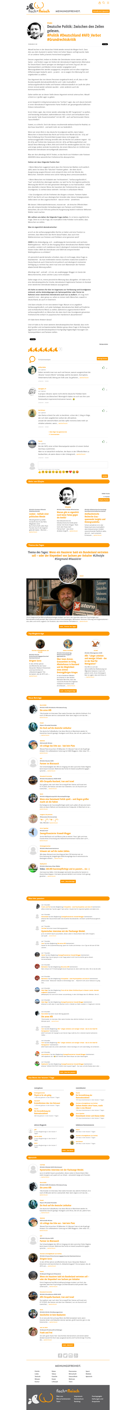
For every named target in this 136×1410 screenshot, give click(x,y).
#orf (46, 831)
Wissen (37, 1379)
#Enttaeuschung (61, 707)
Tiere (70, 1382)
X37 (41, 758)
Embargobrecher (45, 846)
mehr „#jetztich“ (68, 1345)
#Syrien (47, 761)
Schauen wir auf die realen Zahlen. (55, 851)
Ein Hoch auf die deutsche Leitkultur (55, 727)
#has (54, 866)
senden (105, 476)
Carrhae (43, 928)
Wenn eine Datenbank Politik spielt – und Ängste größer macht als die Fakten (64, 800)
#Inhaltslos (52, 707)
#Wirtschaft (44, 743)
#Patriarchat (75, 509)
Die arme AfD (45, 710)
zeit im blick (38, 1136)
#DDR (56, 779)
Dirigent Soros (35, 660)
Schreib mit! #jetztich (101, 11)
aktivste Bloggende (40, 1125)
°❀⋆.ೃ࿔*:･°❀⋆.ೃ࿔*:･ (49, 819)
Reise (54, 1371)
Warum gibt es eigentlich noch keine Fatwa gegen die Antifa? (68, 515)
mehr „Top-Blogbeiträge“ (68, 691)
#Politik (53, 35)
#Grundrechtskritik (61, 39)
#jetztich (32, 1157)
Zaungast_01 (42, 389)
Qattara (42, 741)
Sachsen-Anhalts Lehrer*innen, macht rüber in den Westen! (89, 1106)
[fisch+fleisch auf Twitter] (65, 1355)
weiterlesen (33, 532)
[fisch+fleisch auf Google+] (76, 1355)
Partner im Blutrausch (49, 763)
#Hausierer (75, 559)
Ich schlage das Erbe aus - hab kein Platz (57, 745)
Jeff (35, 1129)
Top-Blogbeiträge (36, 633)
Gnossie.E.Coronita (46, 776)
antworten (41, 381)
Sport (88, 1371)
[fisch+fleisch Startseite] (68, 7)
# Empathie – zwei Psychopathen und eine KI (77, 907)
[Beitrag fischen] (102, 358)
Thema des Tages (36, 545)
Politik (37, 1371)
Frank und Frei (46, 1332)
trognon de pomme (46, 814)
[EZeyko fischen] (104, 500)
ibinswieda (44, 916)
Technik (37, 1376)
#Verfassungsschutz (56, 1312)
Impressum (78, 1396)
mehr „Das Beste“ (68, 1150)
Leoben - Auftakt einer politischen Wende (39, 515)
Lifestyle (55, 1382)
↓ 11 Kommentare (53, 434)
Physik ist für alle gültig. (43, 1095)
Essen (54, 1379)
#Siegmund (62, 559)
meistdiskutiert (81, 1088)
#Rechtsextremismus (52, 848)
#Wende (43, 509)
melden (47, 381)
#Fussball (48, 725)
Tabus (54, 1374)
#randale (54, 725)
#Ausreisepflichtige (63, 796)
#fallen (58, 866)
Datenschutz (79, 1399)
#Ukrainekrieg (66, 653)
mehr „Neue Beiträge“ (68, 881)
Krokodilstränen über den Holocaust (47, 1103)
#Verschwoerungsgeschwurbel (39, 656)
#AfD (100, 653)
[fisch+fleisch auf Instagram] (71, 1355)
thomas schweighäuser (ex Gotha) (40, 651)
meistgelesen (38, 1088)
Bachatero (44, 967)
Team (58, 1401)
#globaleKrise (61, 656)
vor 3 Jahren (42, 370)
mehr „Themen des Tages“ (68, 626)
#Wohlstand (58, 1167)
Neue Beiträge (35, 698)
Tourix (40, 441)
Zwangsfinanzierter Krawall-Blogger (55, 833)
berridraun (41, 410)
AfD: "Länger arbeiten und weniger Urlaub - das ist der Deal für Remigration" (96, 659)
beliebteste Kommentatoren (85, 1125)
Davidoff (37, 1101)
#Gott (64, 509)
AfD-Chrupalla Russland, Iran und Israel (57, 781)
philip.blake (42, 367)
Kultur (37, 1382)
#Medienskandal (34, 511)
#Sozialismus (49, 779)
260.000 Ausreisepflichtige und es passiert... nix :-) (65, 868)
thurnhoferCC (45, 1054)
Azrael (96, 650)
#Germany (48, 866)
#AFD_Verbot (91, 35)
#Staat (68, 509)
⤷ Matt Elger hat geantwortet (57, 432)
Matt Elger (44, 990)
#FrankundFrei (51, 1330)
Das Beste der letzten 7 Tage (41, 1077)
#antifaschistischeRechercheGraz (95, 511)
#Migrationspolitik (51, 796)
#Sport (42, 725)
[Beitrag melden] (103, 344)
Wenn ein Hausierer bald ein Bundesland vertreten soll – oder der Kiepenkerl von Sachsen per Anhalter (70, 554)
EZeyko (49, 23)
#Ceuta (37, 654)
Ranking (77, 1401)
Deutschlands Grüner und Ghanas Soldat (90, 1116)
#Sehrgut (59, 1330)
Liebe (37, 1374)
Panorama (73, 1371)
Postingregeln (97, 1396)
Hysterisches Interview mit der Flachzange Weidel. (63, 931)
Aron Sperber (44, 828)
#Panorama (44, 817)
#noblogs (103, 509)
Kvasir (42, 723)
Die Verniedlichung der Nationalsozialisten (42, 1112)
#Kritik (47, 1312)
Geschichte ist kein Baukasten (53, 1314)
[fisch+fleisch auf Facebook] (60, 1355)
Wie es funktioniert (63, 1399)
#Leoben (37, 509)
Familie (54, 1376)
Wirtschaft (73, 1374)
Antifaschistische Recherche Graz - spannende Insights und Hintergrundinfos (95, 517)
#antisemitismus (34, 658)
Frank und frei (45, 907)
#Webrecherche (95, 509)
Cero (42, 943)
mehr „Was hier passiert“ (68, 1072)
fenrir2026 (43, 705)
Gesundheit (73, 1376)
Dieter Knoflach (68, 650)
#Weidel (48, 1167)
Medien (88, 1374)
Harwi (81, 576)
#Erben (50, 743)
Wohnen (72, 1379)
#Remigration (94, 653)
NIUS (41, 794)
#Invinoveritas (52, 817)
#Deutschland (70, 35)
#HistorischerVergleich (64, 654)
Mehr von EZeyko (36, 481)
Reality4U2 (43, 864)
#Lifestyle (98, 555)
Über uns (59, 1396)
